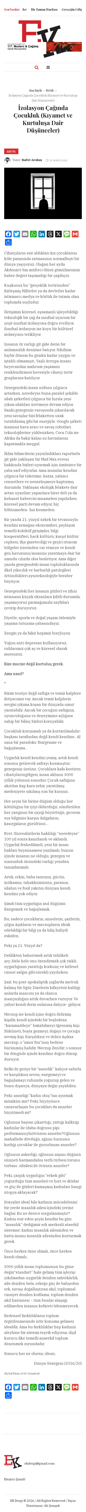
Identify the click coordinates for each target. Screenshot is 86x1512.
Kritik (50, 90)
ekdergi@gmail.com (39, 1463)
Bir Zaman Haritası (38, 9)
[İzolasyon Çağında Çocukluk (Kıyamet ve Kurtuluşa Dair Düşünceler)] (43, 193)
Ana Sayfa (35, 90)
